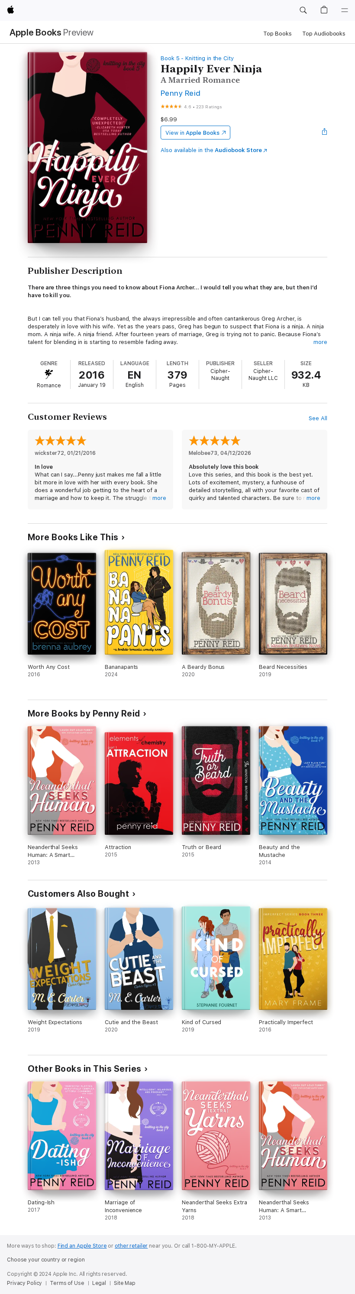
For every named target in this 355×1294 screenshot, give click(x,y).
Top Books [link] (277, 33)
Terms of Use (67, 1283)
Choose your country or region (46, 1260)
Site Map (125, 1283)
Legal (99, 1283)
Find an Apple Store (82, 1246)
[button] (303, 10)
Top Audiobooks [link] (323, 33)
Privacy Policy (24, 1283)
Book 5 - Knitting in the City (197, 58)
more (320, 342)
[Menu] (344, 10)
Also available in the (211, 150)
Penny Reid (181, 92)
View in (192, 133)
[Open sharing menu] (325, 132)
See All (318, 418)
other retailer (131, 1246)
